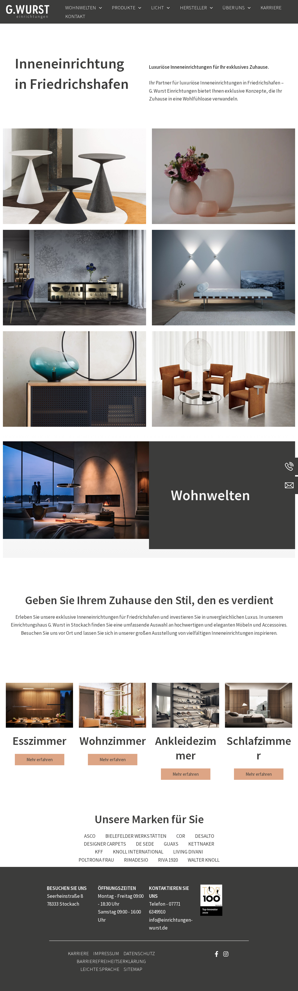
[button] (99, 7)
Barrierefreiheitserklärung (111, 961)
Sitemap (133, 969)
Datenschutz (139, 953)
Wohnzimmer (112, 740)
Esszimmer (39, 740)
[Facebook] (216, 954)
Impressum (106, 953)
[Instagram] (226, 954)
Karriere (78, 953)
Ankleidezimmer (185, 748)
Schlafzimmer (258, 748)
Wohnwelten (210, 495)
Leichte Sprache (99, 969)
